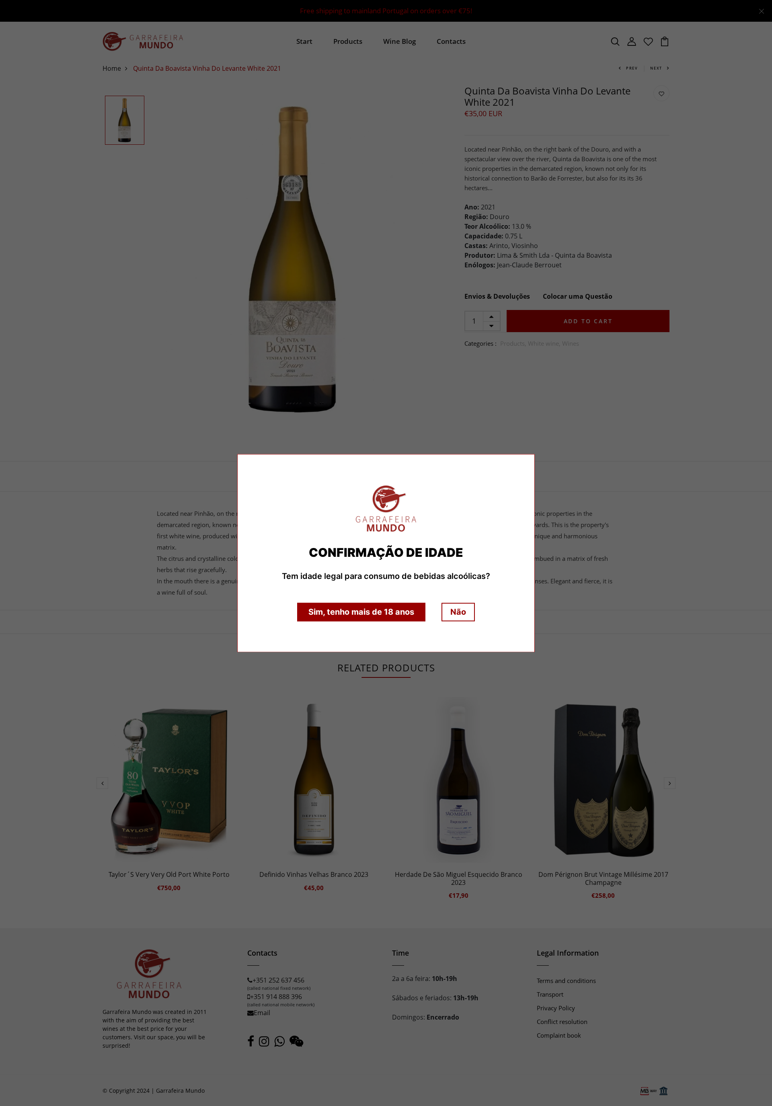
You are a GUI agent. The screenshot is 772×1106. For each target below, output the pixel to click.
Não (458, 612)
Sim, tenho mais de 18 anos (361, 612)
